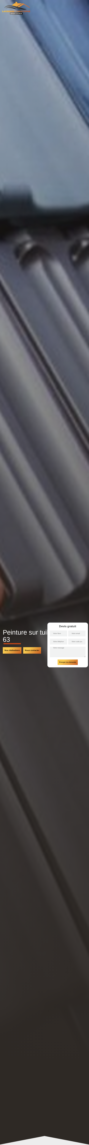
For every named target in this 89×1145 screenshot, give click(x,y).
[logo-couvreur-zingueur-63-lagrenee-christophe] (16, 8)
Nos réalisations (12, 650)
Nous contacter (32, 650)
